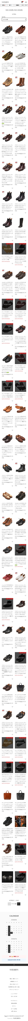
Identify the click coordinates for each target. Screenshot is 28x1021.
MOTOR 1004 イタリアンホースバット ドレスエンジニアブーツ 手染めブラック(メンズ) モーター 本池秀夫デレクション (7, 778)
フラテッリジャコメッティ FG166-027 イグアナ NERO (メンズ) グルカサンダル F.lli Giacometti (7, 120)
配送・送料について (14, 978)
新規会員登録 (14, 1003)
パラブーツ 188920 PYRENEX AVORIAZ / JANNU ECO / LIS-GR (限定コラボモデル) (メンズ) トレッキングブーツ (7, 832)
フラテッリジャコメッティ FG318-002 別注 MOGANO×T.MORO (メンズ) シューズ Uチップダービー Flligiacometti (20, 641)
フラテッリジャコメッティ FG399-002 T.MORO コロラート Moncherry (20, 613)
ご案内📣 (3, 5)
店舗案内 (17, 5)
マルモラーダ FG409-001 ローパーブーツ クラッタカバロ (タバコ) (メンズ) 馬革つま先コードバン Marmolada (20, 93)
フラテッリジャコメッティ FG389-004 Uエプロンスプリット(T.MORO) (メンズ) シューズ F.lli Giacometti (20, 148)
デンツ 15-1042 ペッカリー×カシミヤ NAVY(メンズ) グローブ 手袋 (20, 858)
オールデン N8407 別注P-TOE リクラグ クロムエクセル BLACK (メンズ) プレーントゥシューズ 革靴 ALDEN (7, 369)
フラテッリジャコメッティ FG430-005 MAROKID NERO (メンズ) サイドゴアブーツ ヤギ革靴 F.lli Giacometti (20, 479)
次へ (18, 903)
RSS (12, 996)
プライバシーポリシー (14, 989)
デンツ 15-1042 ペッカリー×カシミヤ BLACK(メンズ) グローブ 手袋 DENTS (7, 395)
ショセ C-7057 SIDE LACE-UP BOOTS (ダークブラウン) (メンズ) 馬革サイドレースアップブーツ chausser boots (7, 860)
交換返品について (14, 981)
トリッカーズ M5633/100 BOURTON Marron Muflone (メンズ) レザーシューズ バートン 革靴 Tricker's (20, 420)
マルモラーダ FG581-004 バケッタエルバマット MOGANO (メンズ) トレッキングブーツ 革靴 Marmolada (7, 533)
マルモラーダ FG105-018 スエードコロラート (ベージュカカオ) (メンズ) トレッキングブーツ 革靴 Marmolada (7, 93)
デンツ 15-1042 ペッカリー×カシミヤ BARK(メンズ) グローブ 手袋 (20, 395)
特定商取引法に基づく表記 (14, 986)
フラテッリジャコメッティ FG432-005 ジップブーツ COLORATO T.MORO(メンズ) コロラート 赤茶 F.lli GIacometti (20, 178)
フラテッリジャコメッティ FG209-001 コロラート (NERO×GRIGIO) (20, 206)
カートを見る (14, 1008)
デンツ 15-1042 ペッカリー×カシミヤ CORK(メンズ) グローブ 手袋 (7, 258)
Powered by (10, 1018)
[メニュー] (26, 2)
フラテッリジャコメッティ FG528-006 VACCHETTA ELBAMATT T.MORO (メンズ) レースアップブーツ (7, 726)
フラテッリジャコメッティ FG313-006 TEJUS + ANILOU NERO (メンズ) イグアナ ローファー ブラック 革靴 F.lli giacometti (20, 726)
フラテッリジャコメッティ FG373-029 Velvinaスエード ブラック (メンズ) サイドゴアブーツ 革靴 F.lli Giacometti (7, 614)
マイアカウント (14, 1000)
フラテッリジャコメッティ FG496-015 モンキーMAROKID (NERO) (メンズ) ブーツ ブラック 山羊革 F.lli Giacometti (20, 259)
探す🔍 (10, 5)
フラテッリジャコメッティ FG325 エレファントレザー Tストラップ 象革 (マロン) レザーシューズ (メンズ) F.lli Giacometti (20, 120)
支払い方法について (14, 984)
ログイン (14, 1006)
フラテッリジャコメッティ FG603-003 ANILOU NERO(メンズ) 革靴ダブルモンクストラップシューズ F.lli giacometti (20, 888)
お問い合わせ (14, 1011)
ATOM (15, 996)
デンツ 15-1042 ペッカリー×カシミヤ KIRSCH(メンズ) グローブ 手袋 (20, 367)
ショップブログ (14, 993)
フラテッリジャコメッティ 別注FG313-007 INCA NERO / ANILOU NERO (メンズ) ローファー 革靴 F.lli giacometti (7, 560)
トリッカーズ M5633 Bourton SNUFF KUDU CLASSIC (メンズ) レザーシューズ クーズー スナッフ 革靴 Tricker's (7, 698)
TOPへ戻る (14, 965)
